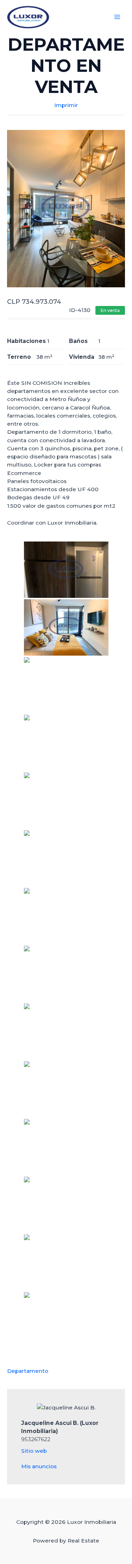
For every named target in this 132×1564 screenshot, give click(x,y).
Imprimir (66, 105)
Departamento (27, 1371)
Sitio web (34, 1450)
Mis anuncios (39, 1466)
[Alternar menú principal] (117, 17)
